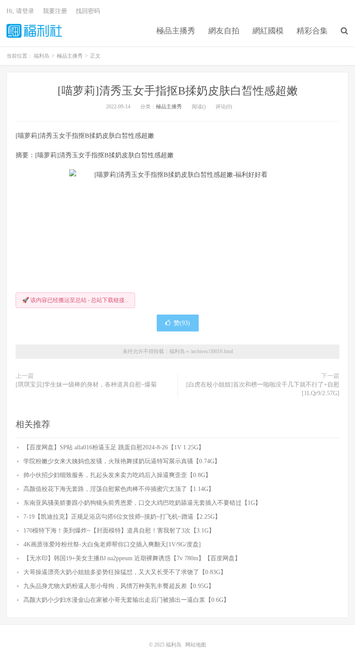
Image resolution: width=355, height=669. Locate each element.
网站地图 (195, 645)
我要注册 (55, 11)
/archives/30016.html (211, 351)
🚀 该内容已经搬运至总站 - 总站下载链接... (75, 300)
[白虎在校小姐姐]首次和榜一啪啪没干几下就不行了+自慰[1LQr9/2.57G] (262, 388)
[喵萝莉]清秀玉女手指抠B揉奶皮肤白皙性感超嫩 (178, 90)
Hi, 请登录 (20, 11)
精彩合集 (312, 30)
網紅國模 (268, 30)
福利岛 (34, 31)
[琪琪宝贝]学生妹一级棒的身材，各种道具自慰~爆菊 (86, 384)
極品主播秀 (175, 30)
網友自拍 (223, 30)
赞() (182, 323)
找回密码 (88, 11)
